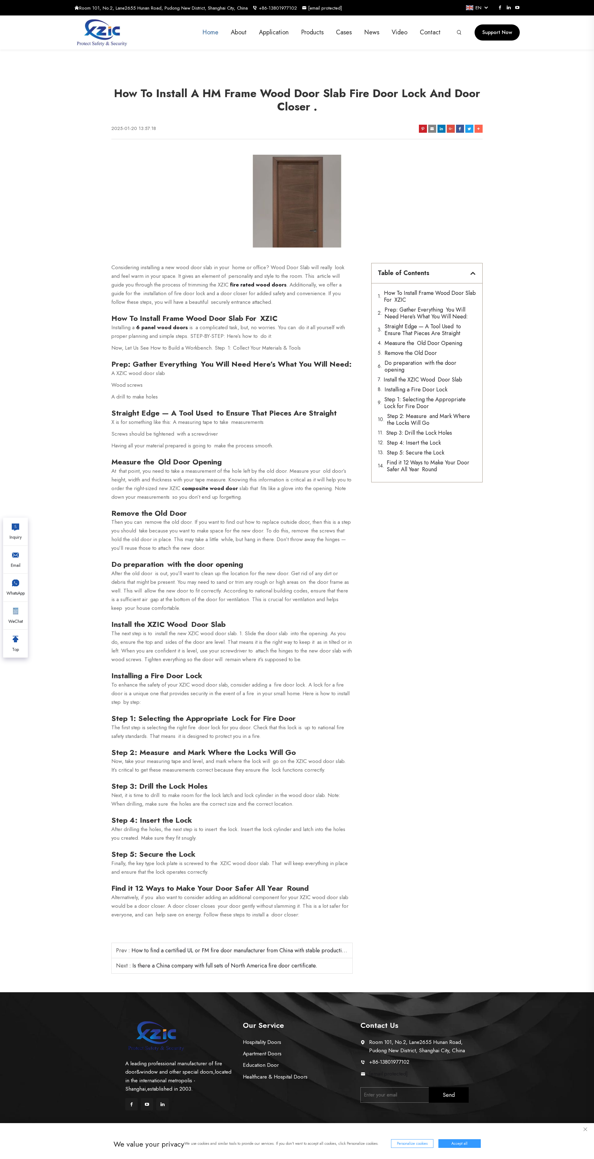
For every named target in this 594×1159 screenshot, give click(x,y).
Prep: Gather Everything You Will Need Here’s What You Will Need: (426, 313)
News (371, 32)
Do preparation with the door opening (420, 366)
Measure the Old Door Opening (423, 343)
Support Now (497, 32)
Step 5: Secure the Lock (415, 452)
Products (312, 32)
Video (399, 32)
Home (210, 32)
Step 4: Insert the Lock (414, 442)
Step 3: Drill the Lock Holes (419, 432)
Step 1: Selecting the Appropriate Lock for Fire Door (426, 403)
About (239, 32)
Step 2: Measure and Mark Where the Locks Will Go (428, 419)
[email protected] (388, 1073)
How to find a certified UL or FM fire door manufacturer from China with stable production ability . (249, 950)
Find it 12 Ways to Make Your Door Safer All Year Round (428, 466)
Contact (430, 32)
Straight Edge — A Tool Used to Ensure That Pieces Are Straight (423, 330)
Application (274, 32)
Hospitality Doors (262, 1042)
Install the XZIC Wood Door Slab (423, 379)
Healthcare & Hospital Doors (275, 1076)
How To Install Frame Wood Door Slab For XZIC (430, 296)
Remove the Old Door (411, 353)
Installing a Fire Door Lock (416, 389)
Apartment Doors (262, 1053)
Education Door (261, 1065)
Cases (344, 32)
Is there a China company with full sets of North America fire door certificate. (224, 966)
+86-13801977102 (278, 8)
